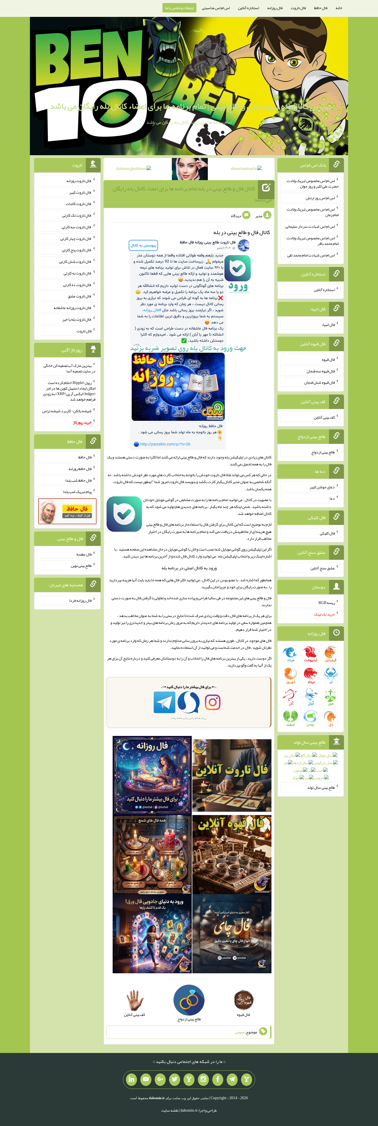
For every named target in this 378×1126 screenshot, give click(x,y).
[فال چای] (231, 935)
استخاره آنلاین (248, 8)
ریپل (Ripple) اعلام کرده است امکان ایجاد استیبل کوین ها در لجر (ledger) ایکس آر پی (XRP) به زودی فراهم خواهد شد (69, 391)
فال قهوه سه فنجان (321, 371)
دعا (332, 498)
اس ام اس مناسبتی (216, 8)
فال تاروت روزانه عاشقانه (73, 308)
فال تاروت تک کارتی (77, 215)
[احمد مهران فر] (246, 169)
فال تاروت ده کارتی (77, 284)
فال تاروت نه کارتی (78, 273)
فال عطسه (84, 554)
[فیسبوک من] (217, 1079)
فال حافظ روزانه (80, 469)
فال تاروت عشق (80, 296)
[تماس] (189, 1079)
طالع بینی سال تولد (321, 787)
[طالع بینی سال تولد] (311, 768)
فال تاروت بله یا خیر (77, 319)
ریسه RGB (327, 602)
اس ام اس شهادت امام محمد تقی (311, 255)
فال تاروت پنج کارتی (77, 250)
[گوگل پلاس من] (160, 1079)
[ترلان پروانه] (190, 170)
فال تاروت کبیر (80, 192)
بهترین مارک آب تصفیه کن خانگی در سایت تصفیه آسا (69, 368)
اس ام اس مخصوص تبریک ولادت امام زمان (313, 212)
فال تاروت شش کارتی (75, 261)
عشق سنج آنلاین (322, 568)
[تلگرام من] (232, 1079)
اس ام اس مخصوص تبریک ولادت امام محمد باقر (313, 240)
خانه (339, 8)
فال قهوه (328, 359)
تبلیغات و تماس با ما (179, 8)
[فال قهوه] (231, 856)
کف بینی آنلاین (324, 417)
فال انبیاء (328, 324)
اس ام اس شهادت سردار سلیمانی (310, 226)
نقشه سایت (169, 1110)
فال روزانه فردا (80, 600)
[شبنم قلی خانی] (133, 169)
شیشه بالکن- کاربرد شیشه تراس (67, 410)
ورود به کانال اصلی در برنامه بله (189, 567)
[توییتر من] (174, 1079)
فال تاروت (298, 8)
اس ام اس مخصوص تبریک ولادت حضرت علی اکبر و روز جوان (313, 183)
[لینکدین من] (131, 1079)
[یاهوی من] (246, 1079)
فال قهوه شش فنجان (319, 382)
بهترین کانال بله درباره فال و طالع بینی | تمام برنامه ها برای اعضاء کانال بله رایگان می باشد (190, 106)
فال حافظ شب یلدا (78, 480)
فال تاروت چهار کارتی (76, 238)
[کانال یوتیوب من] (145, 1079)
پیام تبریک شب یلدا (77, 491)
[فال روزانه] (152, 777)
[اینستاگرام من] (203, 1079)
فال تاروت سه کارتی (77, 227)
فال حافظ (320, 8)
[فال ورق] (152, 935)
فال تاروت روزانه (79, 181)
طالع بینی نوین (81, 565)
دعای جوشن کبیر (322, 487)
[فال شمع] (152, 856)
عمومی (240, 1032)
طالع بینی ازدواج (323, 452)
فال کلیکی (327, 533)
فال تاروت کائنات (79, 203)
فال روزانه (275, 8)
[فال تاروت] (231, 777)
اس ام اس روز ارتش (320, 197)
